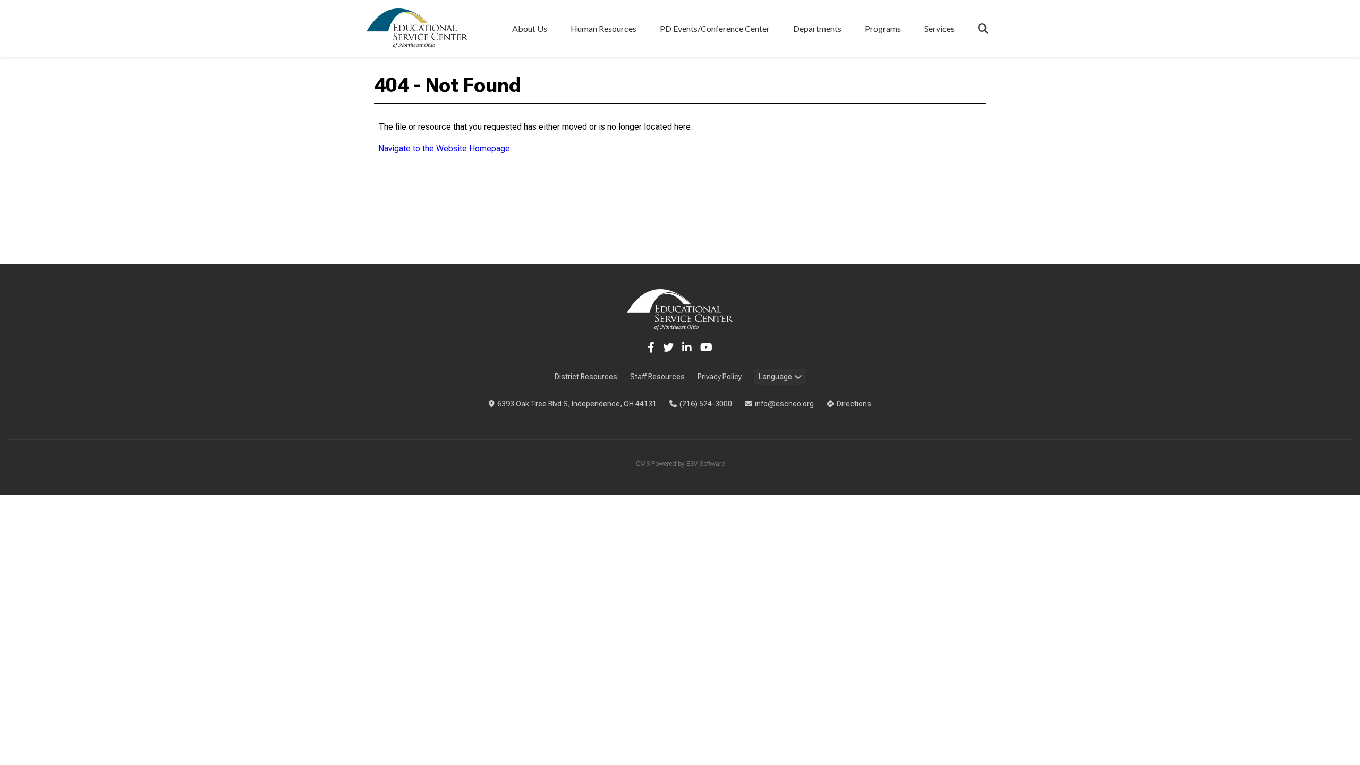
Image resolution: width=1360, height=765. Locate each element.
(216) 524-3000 (705, 404)
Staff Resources (657, 376)
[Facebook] (651, 347)
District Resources (586, 376)
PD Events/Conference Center (715, 28)
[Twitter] (668, 347)
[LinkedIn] (687, 347)
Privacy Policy (720, 376)
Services (939, 28)
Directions (854, 404)
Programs (883, 28)
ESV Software (705, 464)
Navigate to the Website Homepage (444, 148)
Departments (817, 28)
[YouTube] (706, 347)
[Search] (983, 28)
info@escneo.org (784, 404)
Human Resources (603, 28)
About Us (529, 28)
